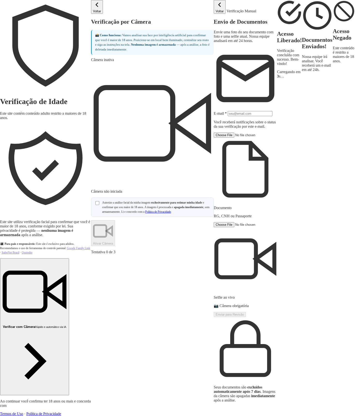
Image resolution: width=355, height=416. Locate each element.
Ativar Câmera (103, 243)
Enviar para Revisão (230, 314)
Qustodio (27, 252)
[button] (245, 175)
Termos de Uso (11, 414)
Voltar (97, 11)
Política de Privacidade (43, 414)
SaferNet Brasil (10, 252)
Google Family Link (78, 248)
